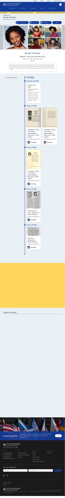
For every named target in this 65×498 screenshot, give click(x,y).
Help (56, 23)
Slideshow (46, 22)
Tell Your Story (45, 273)
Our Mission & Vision (22, 452)
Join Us (34, 455)
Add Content (21, 23)
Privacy (4, 484)
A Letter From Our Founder (23, 455)
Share (36, 23)
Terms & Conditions (7, 482)
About (42, 8)
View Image (33, 142)
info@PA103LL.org (10, 458)
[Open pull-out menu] (60, 4)
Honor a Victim (45, 269)
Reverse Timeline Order (12, 77)
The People (22, 8)
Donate (58, 435)
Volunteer (49, 452)
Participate (51, 8)
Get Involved (49, 450)
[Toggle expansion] (12, 69)
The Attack (12, 8)
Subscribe (57, 470)
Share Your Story (36, 457)
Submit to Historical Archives (49, 277)
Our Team (20, 457)
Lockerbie (33, 8)
